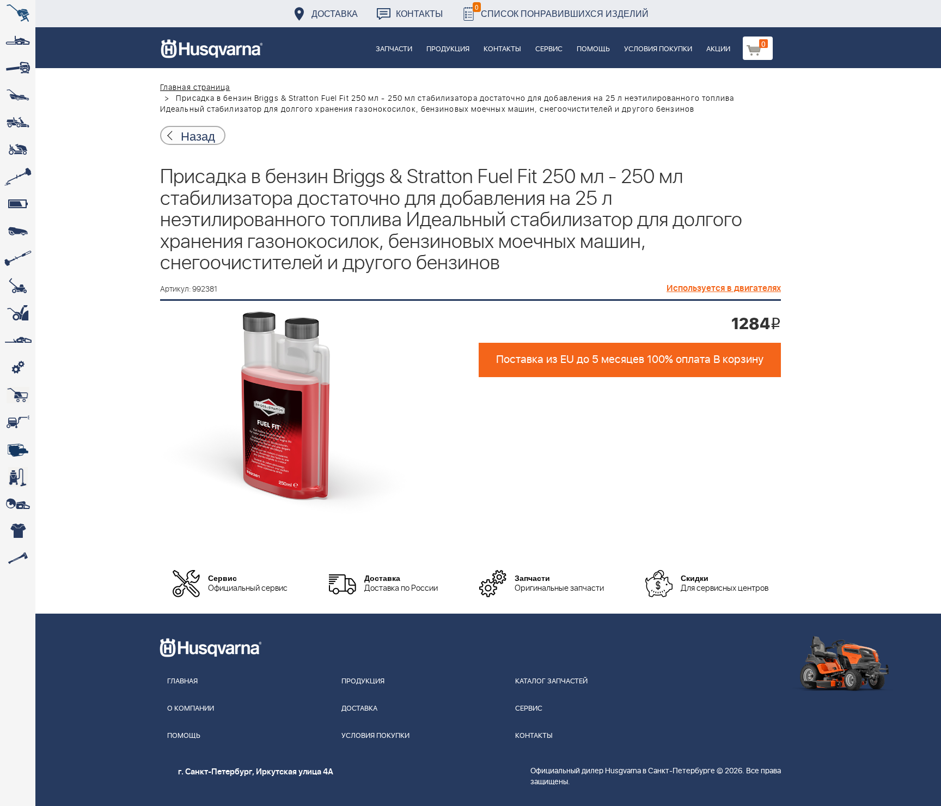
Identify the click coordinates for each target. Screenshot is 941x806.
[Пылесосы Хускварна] (17, 476)
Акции (718, 49)
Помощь (593, 49)
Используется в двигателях (724, 288)
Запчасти (394, 49)
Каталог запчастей (551, 681)
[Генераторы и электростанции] (17, 395)
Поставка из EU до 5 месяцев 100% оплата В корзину (629, 360)
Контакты (419, 13)
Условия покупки (658, 49)
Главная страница (195, 87)
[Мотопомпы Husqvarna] (17, 449)
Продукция (447, 49)
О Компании (190, 709)
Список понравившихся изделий (562, 10)
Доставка (334, 13)
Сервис (549, 49)
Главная (182, 681)
